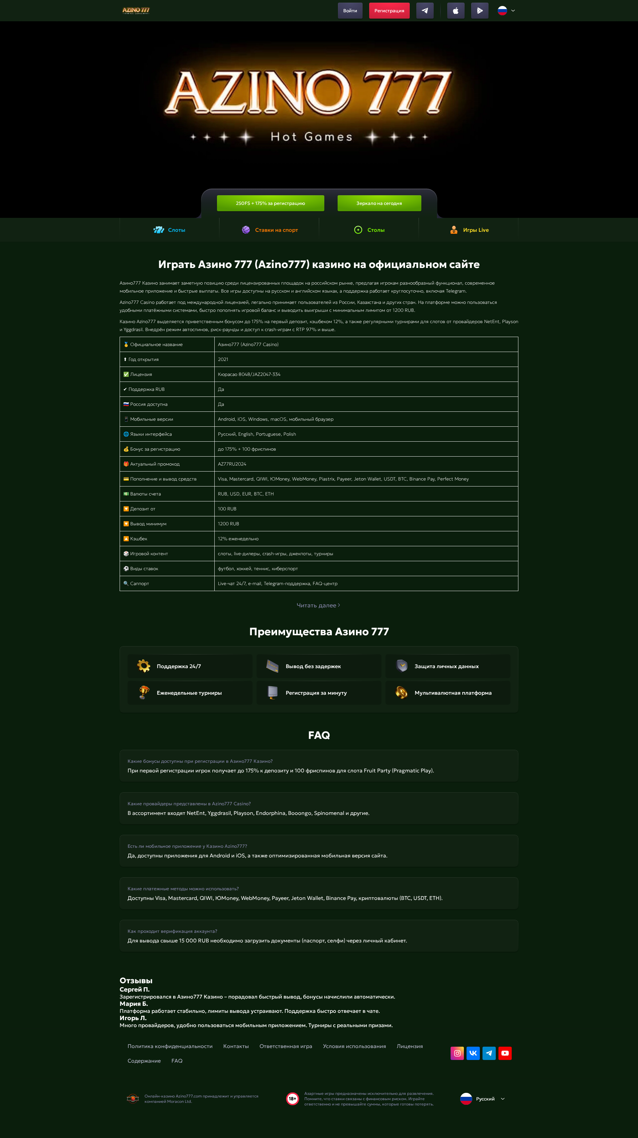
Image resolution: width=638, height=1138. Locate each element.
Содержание (144, 1060)
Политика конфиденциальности (170, 1046)
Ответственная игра (286, 1046)
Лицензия (410, 1046)
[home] (136, 10)
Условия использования (354, 1046)
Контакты (236, 1046)
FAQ (176, 1060)
